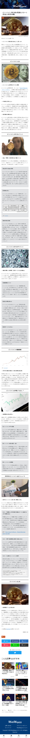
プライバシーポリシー (22, 725)
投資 (4, 636)
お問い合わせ (8, 725)
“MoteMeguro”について (22, 727)
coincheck (6, 215)
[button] (27, 363)
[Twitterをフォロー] (15, 652)
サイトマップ (8, 727)
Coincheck (8, 629)
